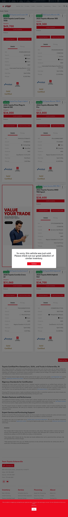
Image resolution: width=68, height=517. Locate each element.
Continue (34, 263)
